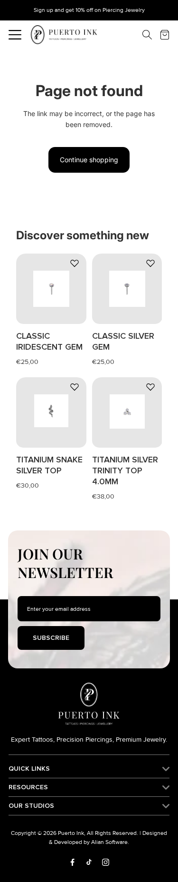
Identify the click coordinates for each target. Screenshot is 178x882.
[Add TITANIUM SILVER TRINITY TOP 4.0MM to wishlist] (150, 387)
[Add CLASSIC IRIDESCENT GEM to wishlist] (74, 263)
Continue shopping (89, 160)
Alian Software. (110, 842)
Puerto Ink (71, 833)
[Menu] (15, 34)
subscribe (51, 638)
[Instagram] (105, 862)
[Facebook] (72, 862)
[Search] (140, 34)
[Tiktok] (89, 862)
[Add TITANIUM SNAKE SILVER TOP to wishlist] (74, 387)
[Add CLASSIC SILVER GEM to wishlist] (150, 263)
